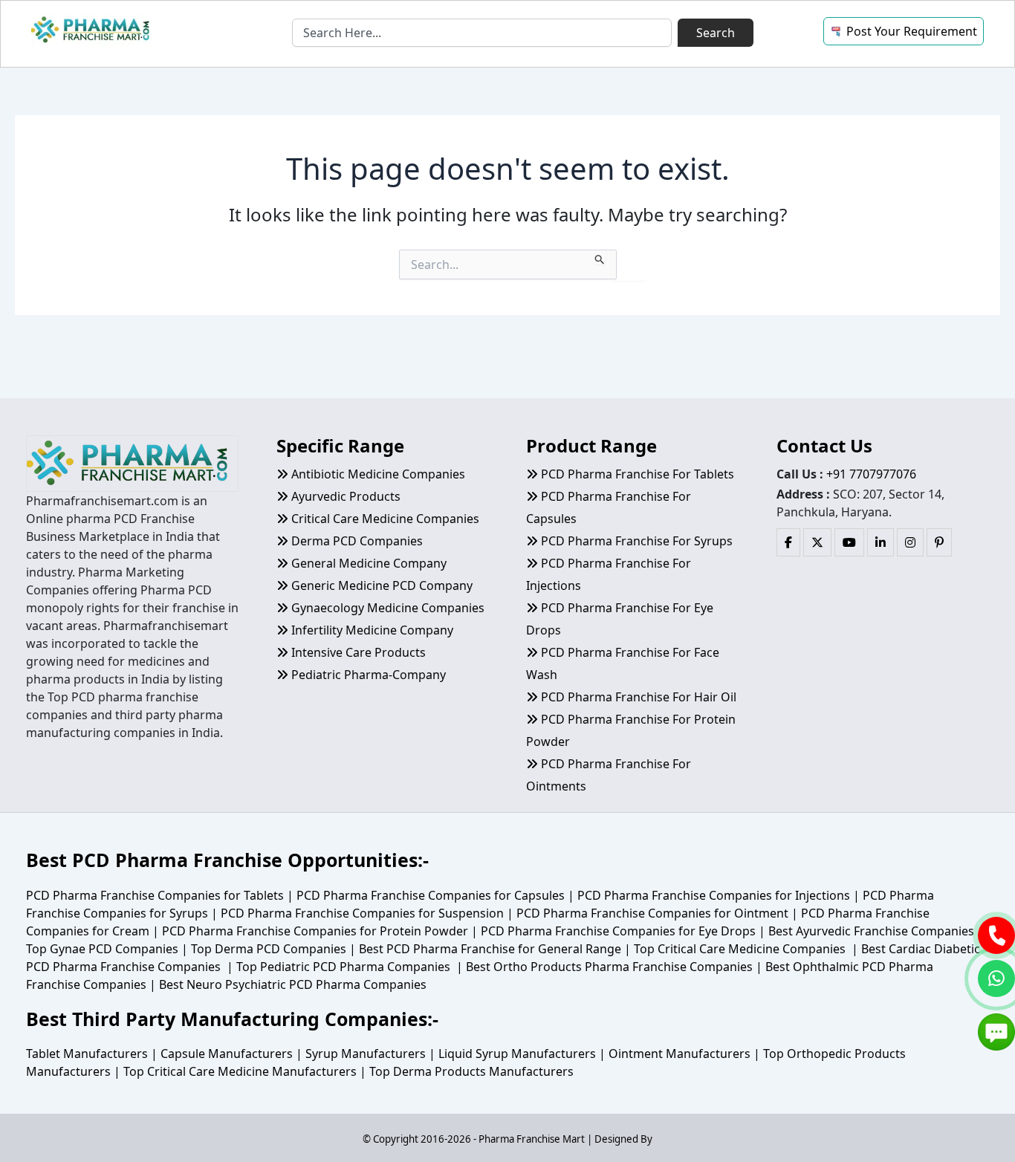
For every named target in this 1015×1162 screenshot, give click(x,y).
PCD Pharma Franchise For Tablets (636, 474)
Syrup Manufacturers (365, 1053)
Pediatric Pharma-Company (367, 674)
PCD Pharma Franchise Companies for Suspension (362, 913)
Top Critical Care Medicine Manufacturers (240, 1071)
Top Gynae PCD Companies (102, 949)
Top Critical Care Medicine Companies (740, 949)
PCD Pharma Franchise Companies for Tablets (155, 895)
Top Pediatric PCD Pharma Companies (343, 966)
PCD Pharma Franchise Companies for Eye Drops (618, 931)
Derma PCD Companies (355, 541)
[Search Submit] (600, 257)
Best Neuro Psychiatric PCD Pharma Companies (293, 984)
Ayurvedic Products (344, 496)
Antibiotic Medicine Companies (376, 474)
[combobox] (482, 33)
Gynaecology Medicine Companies (386, 608)
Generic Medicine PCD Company (380, 585)
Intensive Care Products (357, 652)
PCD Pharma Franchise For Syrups (635, 541)
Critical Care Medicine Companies (383, 518)
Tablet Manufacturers (87, 1053)
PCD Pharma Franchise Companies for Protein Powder (315, 931)
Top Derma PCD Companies (268, 949)
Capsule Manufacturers (226, 1053)
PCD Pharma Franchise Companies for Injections (713, 895)
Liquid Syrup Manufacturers (517, 1053)
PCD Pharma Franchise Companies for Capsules (430, 895)
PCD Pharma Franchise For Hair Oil (637, 697)
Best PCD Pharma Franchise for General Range (490, 949)
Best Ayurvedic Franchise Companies (871, 931)
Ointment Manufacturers (679, 1053)
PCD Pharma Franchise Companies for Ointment (652, 913)
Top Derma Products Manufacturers (471, 1071)
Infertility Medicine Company (370, 630)
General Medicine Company (367, 563)
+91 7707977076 (871, 474)
